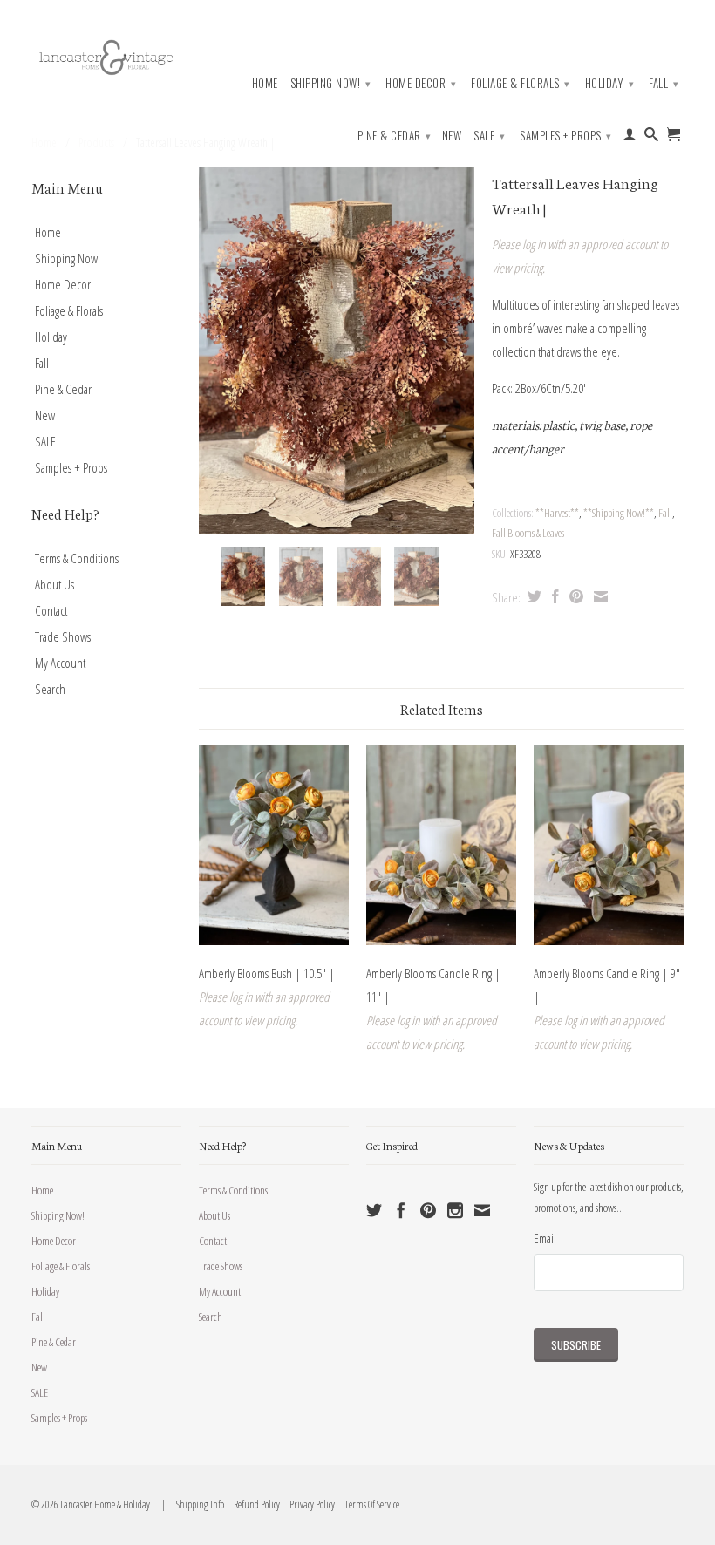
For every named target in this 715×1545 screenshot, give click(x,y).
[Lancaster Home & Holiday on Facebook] (401, 1210)
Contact (51, 610)
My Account (60, 662)
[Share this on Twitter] (532, 596)
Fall (663, 83)
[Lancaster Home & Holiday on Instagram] (455, 1210)
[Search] (651, 137)
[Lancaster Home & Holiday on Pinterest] (428, 1210)
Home (265, 83)
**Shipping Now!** (618, 513)
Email (545, 1238)
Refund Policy (253, 1504)
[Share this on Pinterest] (574, 596)
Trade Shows (63, 636)
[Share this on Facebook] (553, 596)
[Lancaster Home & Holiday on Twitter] (374, 1210)
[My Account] (630, 137)
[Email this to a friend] (598, 596)
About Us (54, 584)
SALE (489, 135)
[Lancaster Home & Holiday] (106, 55)
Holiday (610, 83)
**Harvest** (557, 513)
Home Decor (420, 83)
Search (50, 689)
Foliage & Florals (520, 83)
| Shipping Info (191, 1504)
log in (533, 244)
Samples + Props (566, 135)
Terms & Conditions (77, 558)
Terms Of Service (368, 1504)
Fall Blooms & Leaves (528, 533)
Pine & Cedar (395, 135)
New (452, 135)
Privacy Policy (308, 1504)
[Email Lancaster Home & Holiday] (482, 1210)
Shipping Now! (330, 83)
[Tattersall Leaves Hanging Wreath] (336, 350)
